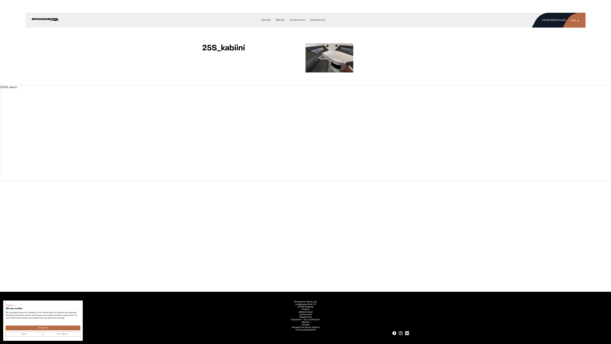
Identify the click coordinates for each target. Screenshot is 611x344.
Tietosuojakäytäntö (305, 330)
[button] (576, 21)
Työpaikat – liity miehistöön (305, 320)
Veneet (305, 325)
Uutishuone (305, 315)
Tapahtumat (305, 317)
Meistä (305, 322)
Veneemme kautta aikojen (305, 327)
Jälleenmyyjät (305, 312)
